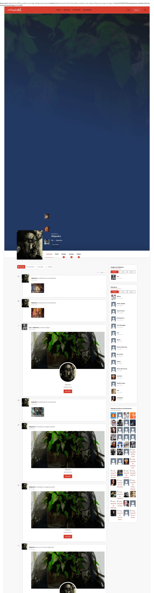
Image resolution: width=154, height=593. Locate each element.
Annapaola (120, 397)
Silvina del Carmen (122, 368)
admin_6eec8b (121, 303)
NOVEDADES (87, 10)
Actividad (49, 254)
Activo (123, 271)
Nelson (119, 296)
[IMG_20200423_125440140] (46, 229)
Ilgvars (118, 339)
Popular (131, 271)
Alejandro (34, 278)
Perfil (56, 254)
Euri (118, 390)
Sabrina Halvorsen (122, 347)
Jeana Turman (121, 310)
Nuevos (114, 271)
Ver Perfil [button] (67, 391)
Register (136, 10)
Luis (30, 327)
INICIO (59, 10)
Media (79, 255)
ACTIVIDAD (76, 10)
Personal (21, 266)
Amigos (63, 255)
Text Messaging (121, 325)
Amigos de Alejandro (117, 267)
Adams (119, 361)
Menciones (31, 266)
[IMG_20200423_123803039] (46, 216)
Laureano (119, 376)
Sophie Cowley (121, 383)
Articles (71, 255)
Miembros (114, 287)
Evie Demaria (120, 318)
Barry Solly (120, 354)
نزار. (118, 332)
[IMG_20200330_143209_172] (46, 242)
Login (128, 10)
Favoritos (40, 266)
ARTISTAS (67, 10)
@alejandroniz (68, 387)
